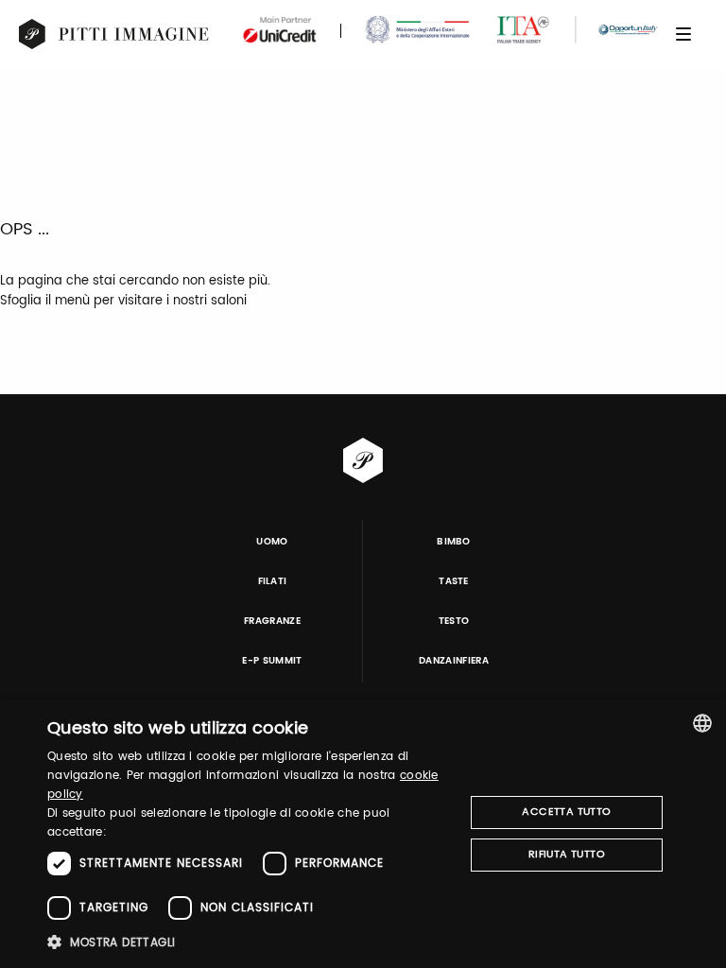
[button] (249, 942)
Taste (454, 581)
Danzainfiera (454, 660)
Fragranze (272, 621)
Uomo (271, 541)
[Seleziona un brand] (114, 34)
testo (454, 621)
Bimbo (454, 541)
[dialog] (363, 834)
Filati (272, 581)
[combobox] (702, 723)
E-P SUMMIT (272, 660)
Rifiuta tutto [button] (566, 854)
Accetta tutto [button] (566, 812)
